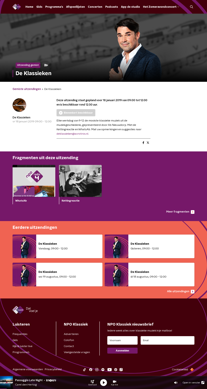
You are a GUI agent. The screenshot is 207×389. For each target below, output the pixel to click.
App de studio (130, 7)
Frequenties (20, 334)
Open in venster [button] (191, 382)
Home (29, 7)
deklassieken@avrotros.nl (72, 133)
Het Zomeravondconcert (159, 7)
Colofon (69, 340)
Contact (69, 346)
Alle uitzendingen (178, 291)
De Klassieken (21, 117)
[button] (92, 382)
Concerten (95, 7)
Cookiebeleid (180, 369)
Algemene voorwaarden (28, 369)
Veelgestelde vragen (77, 352)
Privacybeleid (53, 369)
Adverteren (71, 334)
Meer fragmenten (177, 211)
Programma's (54, 7)
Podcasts (111, 7)
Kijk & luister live (22, 346)
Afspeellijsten (75, 7)
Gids (39, 7)
